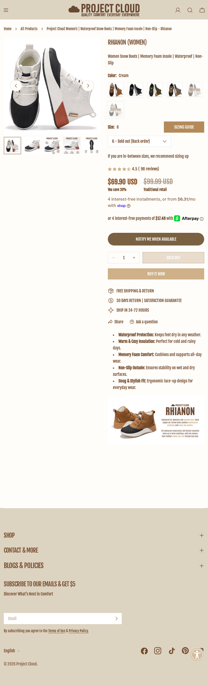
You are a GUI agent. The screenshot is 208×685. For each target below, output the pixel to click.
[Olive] (155, 90)
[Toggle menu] (6, 10)
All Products (29, 28)
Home (7, 28)
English (9, 650)
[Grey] (175, 90)
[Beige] (195, 90)
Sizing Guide (184, 127)
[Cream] (116, 109)
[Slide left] (16, 85)
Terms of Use (56, 630)
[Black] (135, 90)
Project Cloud (26, 663)
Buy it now (156, 273)
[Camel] (116, 90)
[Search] (190, 10)
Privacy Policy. (79, 630)
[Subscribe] (116, 618)
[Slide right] (88, 85)
